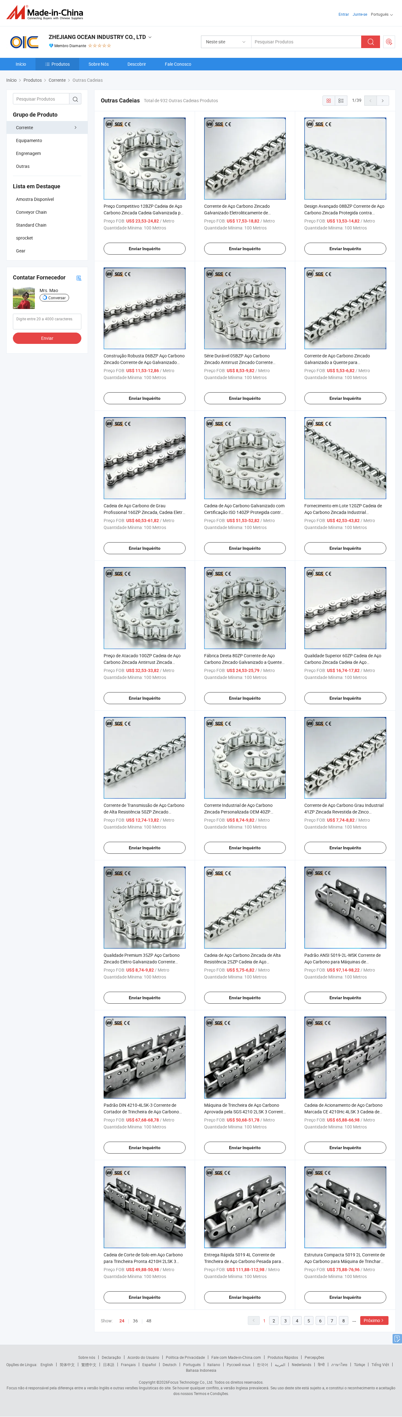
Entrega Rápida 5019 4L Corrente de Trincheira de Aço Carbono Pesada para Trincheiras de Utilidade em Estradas (242, 1261)
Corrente (24, 127)
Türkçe (359, 1364)
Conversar (57, 297)
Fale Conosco (178, 64)
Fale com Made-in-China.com (236, 1357)
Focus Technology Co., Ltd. (190, 1382)
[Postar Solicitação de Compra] (389, 42)
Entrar (344, 14)
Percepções (314, 1357)
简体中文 (67, 1364)
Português (192, 1364)
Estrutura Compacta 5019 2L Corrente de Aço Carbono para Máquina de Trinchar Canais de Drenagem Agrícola (344, 1261)
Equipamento (29, 140)
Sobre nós (86, 1357)
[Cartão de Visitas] (78, 277)
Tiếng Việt (380, 1364)
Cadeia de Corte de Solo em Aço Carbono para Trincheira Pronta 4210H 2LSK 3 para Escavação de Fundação (143, 1261)
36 (135, 1321)
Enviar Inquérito (144, 248)
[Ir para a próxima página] (383, 100)
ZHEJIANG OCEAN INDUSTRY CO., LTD (97, 37)
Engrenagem (28, 153)
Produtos (61, 64)
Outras (23, 166)
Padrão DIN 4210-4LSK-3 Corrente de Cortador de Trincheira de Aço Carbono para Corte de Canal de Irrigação (141, 1111)
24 (121, 1320)
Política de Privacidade (185, 1357)
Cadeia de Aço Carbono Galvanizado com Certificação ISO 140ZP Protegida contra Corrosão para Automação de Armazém (244, 512)
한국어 (262, 1364)
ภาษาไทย (339, 1364)
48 (148, 1321)
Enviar (47, 338)
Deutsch (170, 1364)
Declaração (111, 1357)
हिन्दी (321, 1364)
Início (21, 64)
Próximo (372, 1320)
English (47, 1364)
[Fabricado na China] (46, 12)
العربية (280, 1364)
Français (128, 1364)
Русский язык (238, 1364)
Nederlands (301, 1364)
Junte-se (360, 14)
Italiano (213, 1364)
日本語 (108, 1364)
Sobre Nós (99, 64)
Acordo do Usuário (143, 1357)
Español (149, 1364)
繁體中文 (88, 1364)
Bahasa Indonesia (201, 1370)
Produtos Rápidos (283, 1357)
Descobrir (137, 64)
